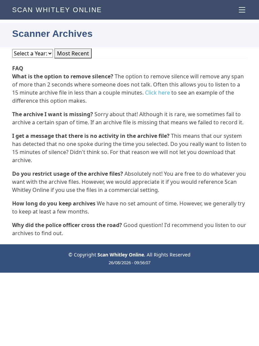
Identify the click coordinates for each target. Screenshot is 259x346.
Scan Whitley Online (57, 10)
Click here (157, 92)
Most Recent (73, 53)
